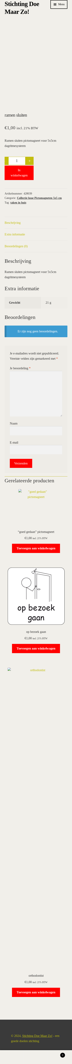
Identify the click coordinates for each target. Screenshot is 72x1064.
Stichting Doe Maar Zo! (37, 1036)
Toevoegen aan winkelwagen (36, 548)
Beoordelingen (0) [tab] (16, 246)
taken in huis (18, 202)
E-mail (14, 442)
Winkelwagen (55, 1054)
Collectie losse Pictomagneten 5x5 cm (39, 198)
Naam (13, 423)
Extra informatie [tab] (15, 234)
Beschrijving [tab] (13, 222)
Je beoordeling (20, 368)
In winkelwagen (19, 172)
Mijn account (12, 1057)
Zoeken (36, 1057)
